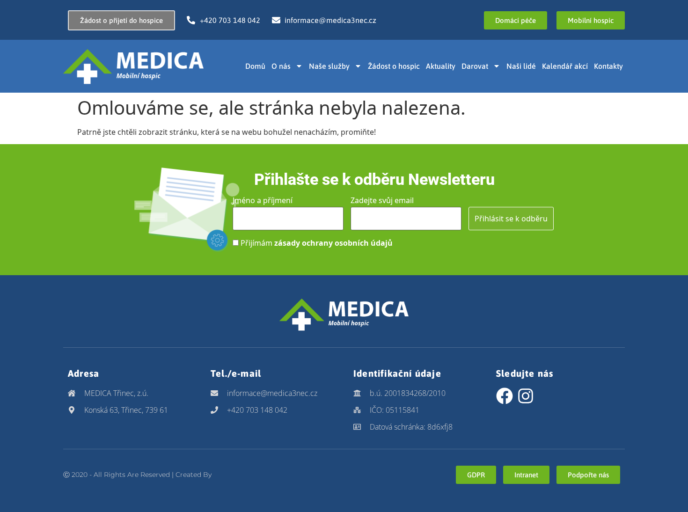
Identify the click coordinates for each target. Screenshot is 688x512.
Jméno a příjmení (263, 200)
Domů (255, 66)
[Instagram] (525, 396)
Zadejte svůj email (382, 200)
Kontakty (608, 66)
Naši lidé (521, 66)
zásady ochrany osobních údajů (333, 243)
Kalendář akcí (565, 66)
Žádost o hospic (394, 66)
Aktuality (440, 66)
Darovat (474, 66)
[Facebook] (504, 396)
